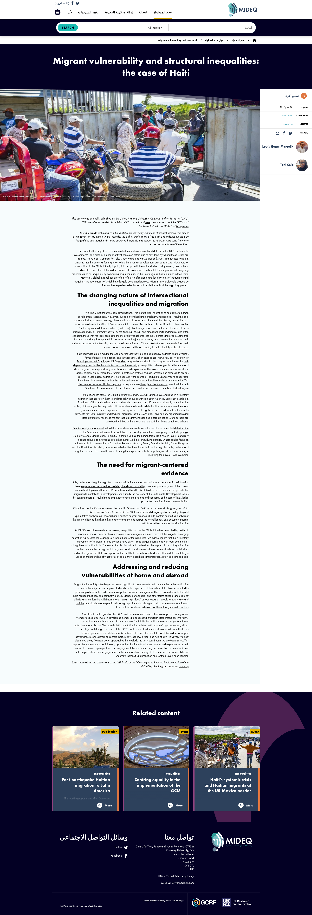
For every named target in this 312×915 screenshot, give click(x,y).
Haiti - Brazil (287, 115)
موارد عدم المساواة (214, 40)
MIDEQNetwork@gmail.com (177, 883)
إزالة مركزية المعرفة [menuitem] (118, 12)
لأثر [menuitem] (70, 12)
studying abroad (152, 439)
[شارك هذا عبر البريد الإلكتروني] (278, 132)
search (68, 28)
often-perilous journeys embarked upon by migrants (142, 354)
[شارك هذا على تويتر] (290, 132)
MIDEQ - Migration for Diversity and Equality (239, 10)
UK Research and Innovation (237, 902)
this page (180, 900)
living (126, 439)
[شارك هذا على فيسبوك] (284, 132)
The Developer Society (69, 905)
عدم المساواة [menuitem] (163, 12)
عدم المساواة (238, 40)
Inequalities (287, 124)
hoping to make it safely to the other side (166, 347)
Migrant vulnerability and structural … (176, 40)
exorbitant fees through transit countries (166, 607)
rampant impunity (106, 436)
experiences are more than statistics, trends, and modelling (113, 486)
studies (122, 361)
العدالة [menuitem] (143, 12)
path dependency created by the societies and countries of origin (130, 363)
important (112, 255)
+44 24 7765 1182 (168, 876)
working (134, 439)
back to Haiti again (177, 388)
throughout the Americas (153, 384)
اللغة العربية (62, 3)
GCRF (204, 902)
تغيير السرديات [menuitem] (88, 12)
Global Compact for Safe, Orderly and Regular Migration (123, 258)
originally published (100, 218)
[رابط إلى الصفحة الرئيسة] (254, 40)
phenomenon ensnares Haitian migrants (99, 384)
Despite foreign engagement (88, 428)
